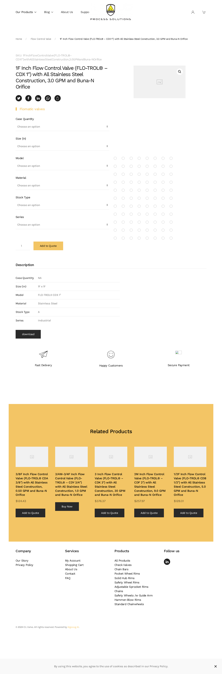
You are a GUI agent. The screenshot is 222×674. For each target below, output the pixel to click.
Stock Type (23, 197)
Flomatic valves (32, 109)
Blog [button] (47, 12)
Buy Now (67, 506)
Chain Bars (121, 569)
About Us (67, 12)
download (28, 334)
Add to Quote (48, 245)
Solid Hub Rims (124, 578)
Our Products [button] (24, 12)
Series (20, 217)
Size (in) (21, 138)
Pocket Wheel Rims (127, 573)
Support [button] (86, 12)
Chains (118, 591)
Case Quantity (25, 119)
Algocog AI (73, 627)
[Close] (215, 666)
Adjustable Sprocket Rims (131, 586)
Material (21, 177)
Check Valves (123, 565)
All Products (122, 560)
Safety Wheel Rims (126, 582)
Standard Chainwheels (129, 604)
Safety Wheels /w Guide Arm (133, 595)
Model (20, 158)
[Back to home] (111, 12)
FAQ (67, 578)
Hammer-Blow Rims (127, 599)
